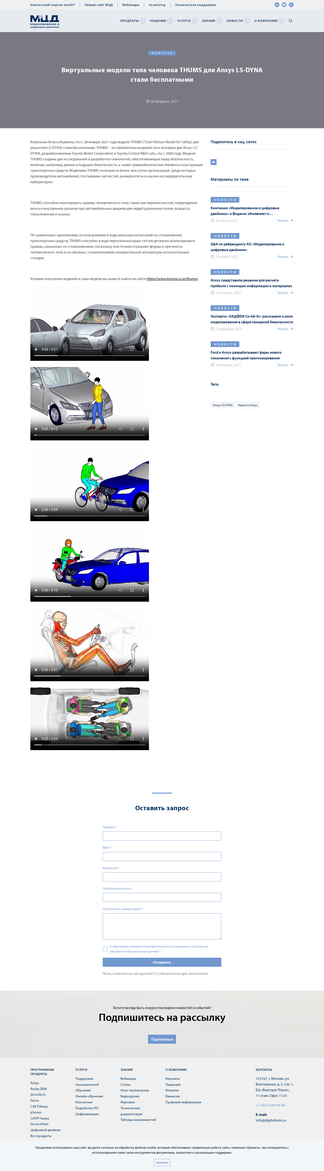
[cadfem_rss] (291, 4)
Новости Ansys (247, 405)
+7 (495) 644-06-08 (270, 1105)
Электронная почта (117, 888)
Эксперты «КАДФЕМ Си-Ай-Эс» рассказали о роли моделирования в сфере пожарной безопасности (252, 319)
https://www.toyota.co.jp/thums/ (172, 278)
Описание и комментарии (123, 909)
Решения (158, 21)
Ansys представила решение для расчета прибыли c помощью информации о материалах (251, 283)
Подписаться (162, 1039)
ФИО (107, 847)
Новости (235, 21)
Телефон (110, 827)
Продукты (129, 21)
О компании (266, 21)
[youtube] (284, 4)
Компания (111, 868)
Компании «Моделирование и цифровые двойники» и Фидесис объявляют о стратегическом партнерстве (245, 210)
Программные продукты (42, 1071)
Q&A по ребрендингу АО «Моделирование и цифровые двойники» (247, 247)
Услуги (183, 21)
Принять (162, 1162)
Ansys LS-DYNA (223, 405)
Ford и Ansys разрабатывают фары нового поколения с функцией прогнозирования (246, 355)
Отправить (162, 962)
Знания (208, 21)
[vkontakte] (277, 4)
